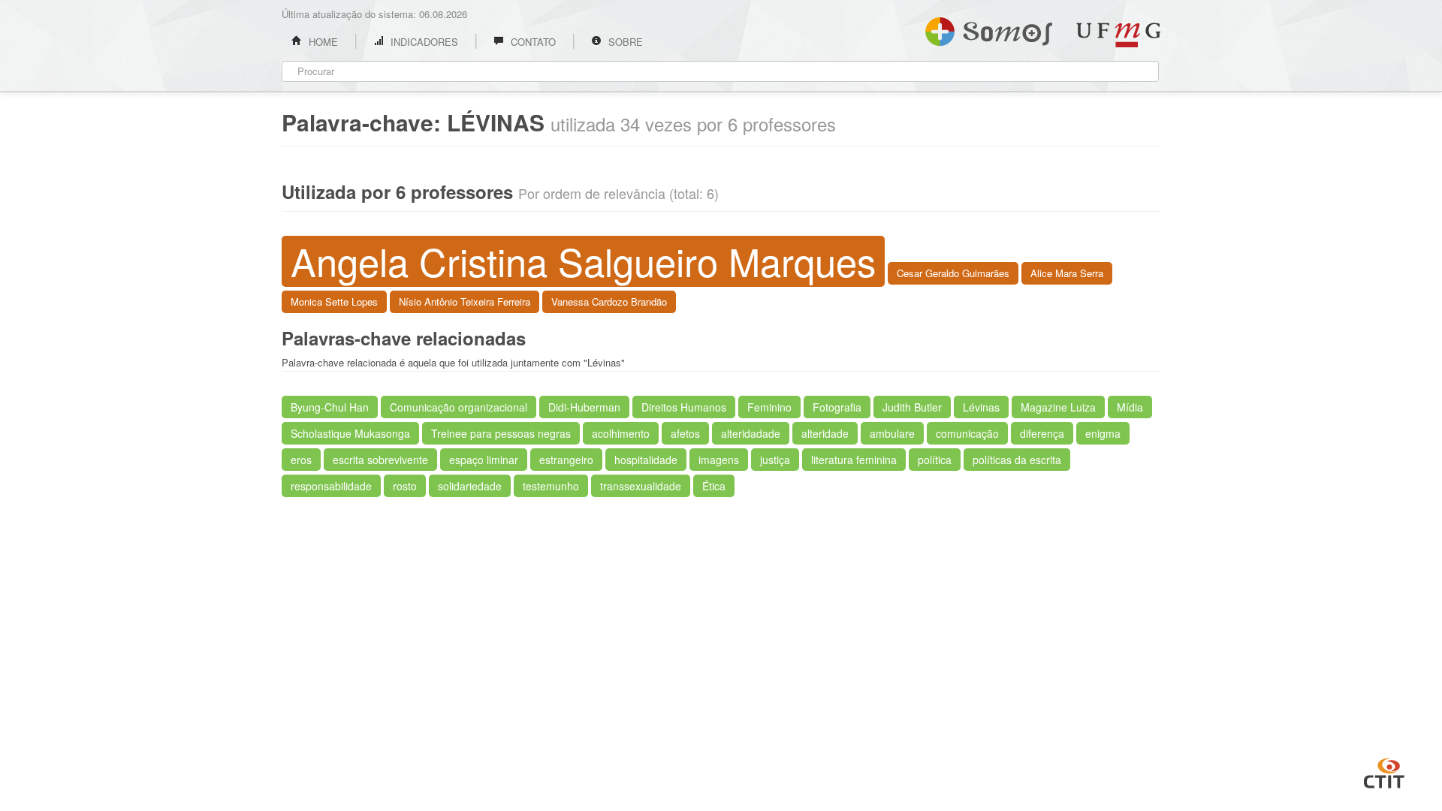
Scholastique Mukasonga (350, 433)
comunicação (967, 433)
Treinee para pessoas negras (501, 433)
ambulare (892, 433)
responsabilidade (331, 485)
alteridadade (750, 433)
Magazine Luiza (1058, 407)
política (935, 459)
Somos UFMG (989, 29)
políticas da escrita (1017, 459)
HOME (322, 42)
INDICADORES (423, 42)
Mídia (1130, 407)
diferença (1042, 433)
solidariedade (470, 485)
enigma (1103, 433)
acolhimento (621, 433)
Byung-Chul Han (330, 407)
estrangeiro (566, 459)
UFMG (1118, 35)
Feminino (769, 407)
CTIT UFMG (1384, 771)
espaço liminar (483, 459)
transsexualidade (640, 485)
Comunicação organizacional (458, 407)
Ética (714, 485)
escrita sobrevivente (380, 459)
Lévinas (981, 407)
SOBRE (624, 42)
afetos (685, 433)
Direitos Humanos (683, 407)
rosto (405, 485)
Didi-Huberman (584, 407)
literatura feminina (854, 459)
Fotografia (837, 407)
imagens (718, 459)
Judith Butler (912, 407)
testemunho (551, 485)
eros (301, 459)
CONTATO (532, 42)
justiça (775, 459)
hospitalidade (645, 459)
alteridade (825, 433)
